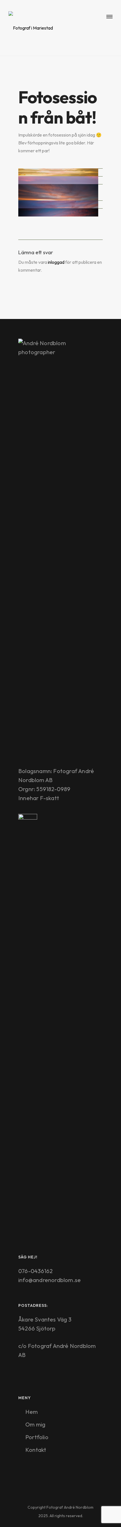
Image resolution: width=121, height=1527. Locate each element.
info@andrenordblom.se (49, 1279)
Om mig (35, 1424)
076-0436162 (35, 1270)
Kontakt (35, 1449)
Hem (31, 1411)
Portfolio (36, 1437)
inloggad (56, 262)
